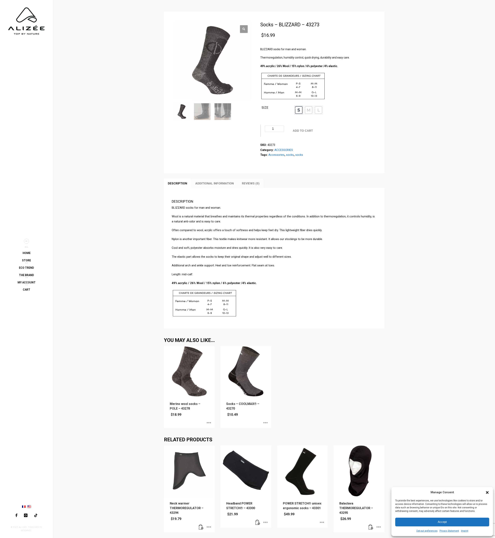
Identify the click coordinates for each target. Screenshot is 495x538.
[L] (318, 110)
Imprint (464, 530)
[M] (308, 110)
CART (26, 289)
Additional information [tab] (214, 183)
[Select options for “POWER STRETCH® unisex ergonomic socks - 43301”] (322, 523)
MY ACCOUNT (27, 282)
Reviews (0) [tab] (250, 183)
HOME (27, 253)
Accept (442, 521)
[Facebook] (16, 515)
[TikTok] (35, 515)
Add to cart (303, 130)
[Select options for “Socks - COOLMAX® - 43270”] (265, 423)
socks (290, 155)
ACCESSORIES (283, 150)
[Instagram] (25, 515)
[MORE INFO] (209, 527)
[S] (299, 110)
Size (265, 107)
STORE (26, 260)
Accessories (276, 155)
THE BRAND (26, 275)
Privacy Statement (449, 530)
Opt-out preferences (427, 530)
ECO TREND (26, 267)
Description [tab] (177, 183)
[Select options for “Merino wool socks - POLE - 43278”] (209, 423)
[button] (487, 492)
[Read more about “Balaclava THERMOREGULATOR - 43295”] (371, 527)
